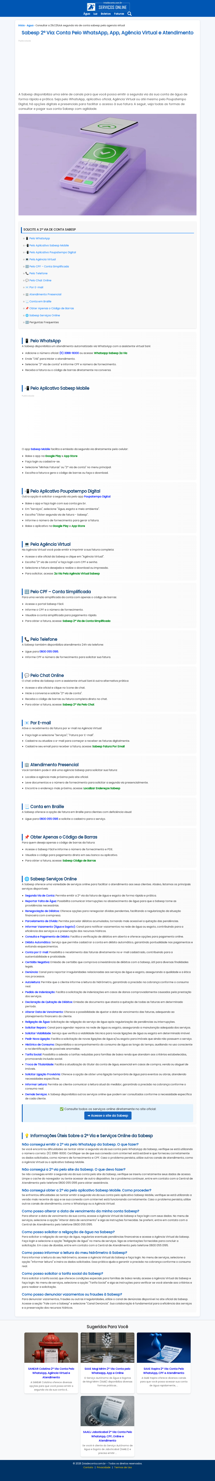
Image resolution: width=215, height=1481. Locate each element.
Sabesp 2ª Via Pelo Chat (78, 704)
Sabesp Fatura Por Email (108, 746)
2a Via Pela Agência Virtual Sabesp (77, 573)
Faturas (119, 14)
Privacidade (104, 1467)
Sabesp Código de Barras (79, 861)
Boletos (106, 14)
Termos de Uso (123, 1467)
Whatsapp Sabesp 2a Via (110, 353)
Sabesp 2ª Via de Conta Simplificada (86, 621)
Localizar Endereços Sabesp (101, 788)
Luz (95, 14)
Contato (88, 1467)
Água (86, 14)
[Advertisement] (107, 65)
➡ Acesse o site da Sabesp (108, 1115)
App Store (70, 456)
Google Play (53, 456)
